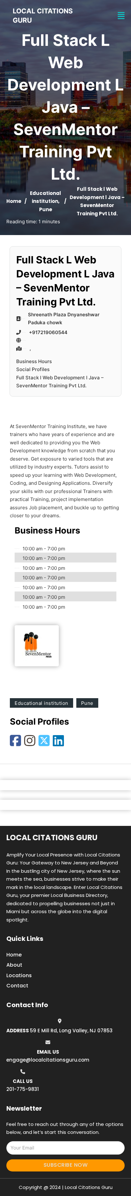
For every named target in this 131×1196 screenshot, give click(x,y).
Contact (17, 985)
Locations (19, 975)
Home (13, 201)
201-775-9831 (22, 1089)
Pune (45, 209)
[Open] (121, 16)
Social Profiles (33, 369)
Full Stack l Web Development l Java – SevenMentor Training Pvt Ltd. (60, 382)
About (14, 965)
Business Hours (34, 361)
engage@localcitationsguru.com (47, 1059)
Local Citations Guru (52, 837)
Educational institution (41, 703)
